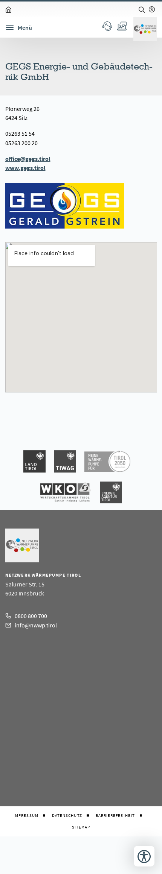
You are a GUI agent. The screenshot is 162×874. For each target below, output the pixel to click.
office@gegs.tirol (27, 158)
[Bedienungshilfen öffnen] (144, 856)
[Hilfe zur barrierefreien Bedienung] (151, 9)
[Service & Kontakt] (107, 26)
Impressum (26, 815)
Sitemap (81, 827)
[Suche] (141, 9)
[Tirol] (34, 461)
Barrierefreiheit (115, 815)
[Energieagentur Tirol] (111, 492)
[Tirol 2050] (107, 461)
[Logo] (145, 29)
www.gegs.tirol (25, 167)
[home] (8, 9)
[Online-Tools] (121, 26)
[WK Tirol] (65, 492)
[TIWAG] (65, 461)
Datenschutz (67, 815)
